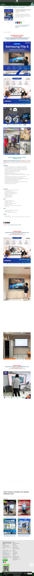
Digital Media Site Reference (21, 27)
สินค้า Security (15, 546)
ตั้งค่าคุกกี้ (25, 573)
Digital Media (17, 26)
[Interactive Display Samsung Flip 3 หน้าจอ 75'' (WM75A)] (8, 14)
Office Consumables (16, 548)
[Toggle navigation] (33, 5)
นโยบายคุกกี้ (6, 574)
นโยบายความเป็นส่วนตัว (20, 573)
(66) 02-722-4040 (6, 554)
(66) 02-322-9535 (7, 553)
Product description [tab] (7, 32)
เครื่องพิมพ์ (14, 544)
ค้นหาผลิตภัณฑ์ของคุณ (16, 543)
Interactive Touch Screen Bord (24, 25)
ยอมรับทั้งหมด (29, 573)
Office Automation (16, 547)
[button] (31, 4)
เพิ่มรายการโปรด (19, 21)
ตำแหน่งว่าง (14, 555)
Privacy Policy (15, 557)
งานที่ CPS (14, 554)
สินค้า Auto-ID (15, 545)
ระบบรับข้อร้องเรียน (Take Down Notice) (16, 559)
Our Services (15, 551)
